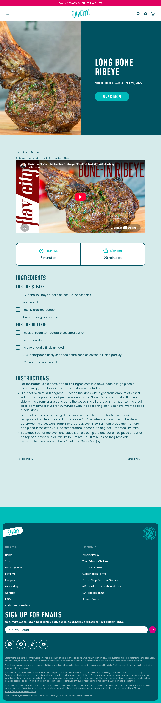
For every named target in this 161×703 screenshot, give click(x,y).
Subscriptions (13, 567)
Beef (67, 158)
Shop (8, 561)
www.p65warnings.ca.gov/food (20, 691)
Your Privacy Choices (95, 561)
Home (8, 555)
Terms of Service (92, 567)
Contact (10, 593)
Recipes (10, 580)
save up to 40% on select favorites (80, 3)
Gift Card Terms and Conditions (101, 586)
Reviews (10, 574)
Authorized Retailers (17, 605)
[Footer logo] (13, 533)
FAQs (8, 599)
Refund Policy (90, 599)
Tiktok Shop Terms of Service (100, 580)
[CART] (152, 14)
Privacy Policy (90, 555)
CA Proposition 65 (93, 593)
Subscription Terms (94, 574)
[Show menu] (8, 14)
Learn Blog (11, 586)
